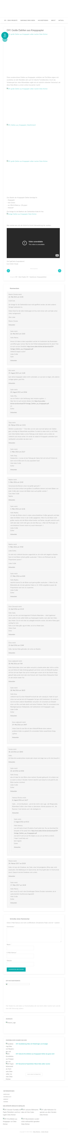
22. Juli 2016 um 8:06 (17, 771)
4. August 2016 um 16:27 (20, 800)
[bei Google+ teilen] (32, 271)
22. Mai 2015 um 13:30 (16, 297)
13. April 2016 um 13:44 (16, 645)
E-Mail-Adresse (12, 952)
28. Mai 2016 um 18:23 (17, 690)
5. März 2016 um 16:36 (17, 509)
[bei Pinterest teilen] (41, 271)
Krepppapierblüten (42, 277)
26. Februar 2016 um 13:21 (17, 425)
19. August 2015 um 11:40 (17, 373)
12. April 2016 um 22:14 (16, 609)
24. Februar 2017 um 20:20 (17, 863)
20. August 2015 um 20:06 (18, 392)
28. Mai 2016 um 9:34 (15, 663)
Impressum (6, 1094)
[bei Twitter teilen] (29, 271)
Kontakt (5, 1099)
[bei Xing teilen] (38, 271)
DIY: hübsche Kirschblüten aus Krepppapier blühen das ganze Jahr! (35, 1054)
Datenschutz (7, 1096)
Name (9, 944)
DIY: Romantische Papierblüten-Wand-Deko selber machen (33, 1064)
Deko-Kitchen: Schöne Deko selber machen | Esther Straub (34, 9)
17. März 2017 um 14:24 (18, 885)
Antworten (12, 325)
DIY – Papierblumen (31, 277)
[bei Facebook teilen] (27, 271)
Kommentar (11, 926)
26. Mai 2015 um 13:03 (17, 334)
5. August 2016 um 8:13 (21, 822)
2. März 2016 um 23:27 (17, 452)
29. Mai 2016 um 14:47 (19, 724)
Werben (5, 1101)
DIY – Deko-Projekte (20, 277)
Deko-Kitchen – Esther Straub (40, 1132)
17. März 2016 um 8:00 (17, 576)
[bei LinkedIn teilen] (35, 271)
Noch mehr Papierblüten (34, 1074)
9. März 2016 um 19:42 (16, 547)
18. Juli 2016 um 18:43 (16, 752)
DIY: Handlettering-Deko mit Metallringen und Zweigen (32, 1044)
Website (9, 960)
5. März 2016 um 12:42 (16, 482)
